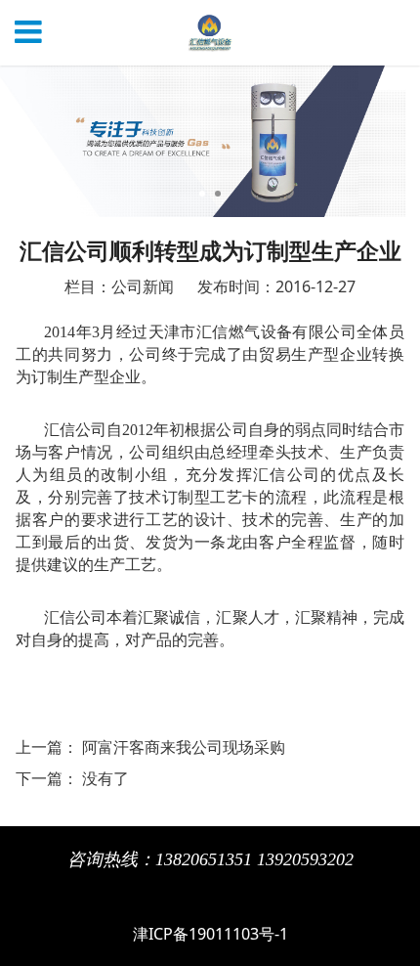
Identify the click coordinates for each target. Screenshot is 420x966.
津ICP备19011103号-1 (210, 933)
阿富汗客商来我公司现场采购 (183, 747)
